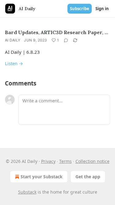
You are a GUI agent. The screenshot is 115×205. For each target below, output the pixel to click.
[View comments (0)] (66, 40)
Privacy (48, 161)
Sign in (102, 8)
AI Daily (12, 40)
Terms (65, 161)
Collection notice (92, 161)
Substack (27, 192)
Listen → (14, 63)
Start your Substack (42, 176)
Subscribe (79, 8)
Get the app (87, 176)
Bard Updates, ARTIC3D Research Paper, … (56, 32)
